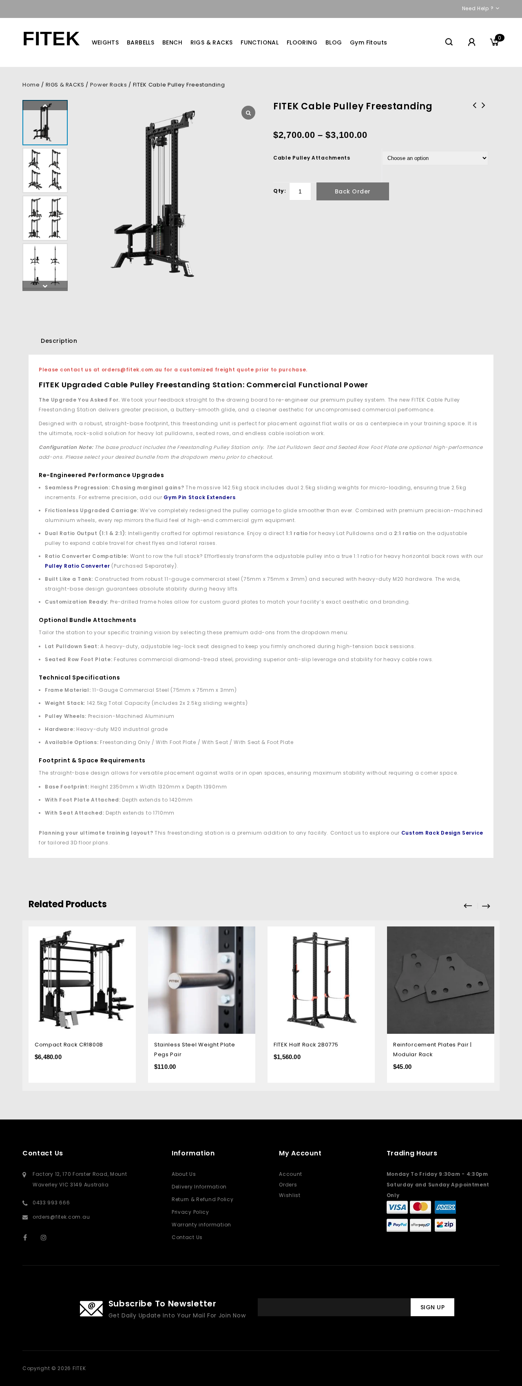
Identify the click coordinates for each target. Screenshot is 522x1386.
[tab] (59, 340)
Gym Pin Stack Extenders (199, 497)
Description (59, 341)
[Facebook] (30, 1237)
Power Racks (108, 85)
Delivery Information (199, 1186)
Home (31, 85)
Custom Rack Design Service (442, 832)
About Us (184, 1174)
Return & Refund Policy (202, 1199)
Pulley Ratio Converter (77, 565)
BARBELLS (140, 42)
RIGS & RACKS (211, 42)
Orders (288, 1184)
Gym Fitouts (368, 42)
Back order (353, 191)
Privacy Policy (190, 1211)
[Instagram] (48, 1237)
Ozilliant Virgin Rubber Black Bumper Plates (474, 116)
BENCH (172, 42)
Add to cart (243, 933)
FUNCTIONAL (260, 42)
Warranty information (201, 1224)
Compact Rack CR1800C (483, 110)
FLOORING (302, 42)
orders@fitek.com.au (61, 1216)
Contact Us (187, 1237)
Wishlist (290, 1195)
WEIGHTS (105, 42)
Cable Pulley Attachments (311, 157)
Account (290, 1174)
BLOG (333, 42)
